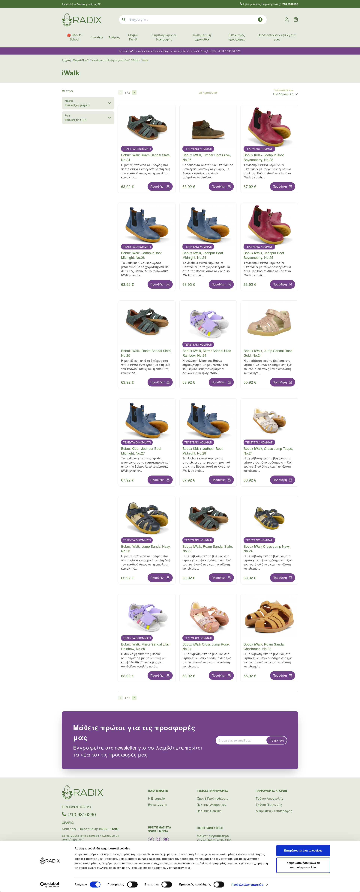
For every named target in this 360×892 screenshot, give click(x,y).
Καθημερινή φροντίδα (202, 37)
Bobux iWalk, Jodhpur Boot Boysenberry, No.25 (264, 255)
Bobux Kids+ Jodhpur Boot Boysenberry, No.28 (264, 157)
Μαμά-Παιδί (133, 37)
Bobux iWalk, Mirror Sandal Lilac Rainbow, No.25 (145, 646)
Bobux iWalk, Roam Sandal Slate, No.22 (207, 548)
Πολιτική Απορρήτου (211, 804)
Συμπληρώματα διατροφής (164, 37)
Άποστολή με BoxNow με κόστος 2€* (81, 4)
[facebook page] (151, 839)
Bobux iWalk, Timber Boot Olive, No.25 (206, 157)
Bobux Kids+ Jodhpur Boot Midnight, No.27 (141, 450)
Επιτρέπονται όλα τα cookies (303, 850)
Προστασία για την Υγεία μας (277, 37)
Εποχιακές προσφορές (236, 37)
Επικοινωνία (157, 804)
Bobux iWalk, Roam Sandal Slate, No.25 (146, 353)
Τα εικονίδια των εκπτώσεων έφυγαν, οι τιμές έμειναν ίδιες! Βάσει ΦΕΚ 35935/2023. (180, 51)
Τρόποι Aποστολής (269, 798)
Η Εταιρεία (156, 798)
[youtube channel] (166, 839)
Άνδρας (114, 37)
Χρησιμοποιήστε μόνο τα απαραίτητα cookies (303, 865)
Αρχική (66, 60)
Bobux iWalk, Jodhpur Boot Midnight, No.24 (202, 255)
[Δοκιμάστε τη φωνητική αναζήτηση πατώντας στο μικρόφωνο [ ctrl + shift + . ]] (260, 19)
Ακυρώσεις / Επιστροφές (274, 811)
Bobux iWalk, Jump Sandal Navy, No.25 (146, 548)
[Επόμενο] (134, 92)
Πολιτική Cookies (209, 811)
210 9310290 (82, 814)
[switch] (132, 885)
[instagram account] (158, 839)
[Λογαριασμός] (286, 19)
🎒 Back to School (74, 37)
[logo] (81, 19)
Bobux (136, 60)
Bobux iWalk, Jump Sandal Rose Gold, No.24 (268, 353)
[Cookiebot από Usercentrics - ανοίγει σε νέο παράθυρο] (49, 885)
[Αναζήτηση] (124, 19)
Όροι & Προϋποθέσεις (212, 798)
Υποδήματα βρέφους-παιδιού (111, 60)
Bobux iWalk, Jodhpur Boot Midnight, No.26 (141, 255)
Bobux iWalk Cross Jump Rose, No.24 (206, 646)
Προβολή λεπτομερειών (247, 884)
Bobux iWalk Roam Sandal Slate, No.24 (146, 157)
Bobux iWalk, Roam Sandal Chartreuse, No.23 (264, 646)
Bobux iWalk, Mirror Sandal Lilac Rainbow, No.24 (206, 353)
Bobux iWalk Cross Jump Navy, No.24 (267, 548)
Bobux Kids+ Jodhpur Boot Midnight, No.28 (202, 450)
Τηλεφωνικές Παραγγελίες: (270, 4)
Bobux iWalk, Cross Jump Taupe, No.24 (268, 450)
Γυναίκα (97, 37)
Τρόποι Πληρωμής (269, 804)
